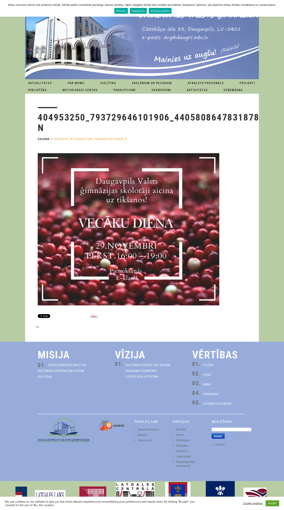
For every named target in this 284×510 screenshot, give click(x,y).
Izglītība (108, 83)
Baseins (142, 434)
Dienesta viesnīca (148, 429)
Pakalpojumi (124, 90)
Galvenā (44, 139)
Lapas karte (183, 456)
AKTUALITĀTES (40, 83)
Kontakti (181, 429)
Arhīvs (180, 434)
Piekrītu (121, 10)
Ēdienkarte (182, 440)
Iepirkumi (181, 451)
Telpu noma (145, 440)
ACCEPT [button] (272, 503)
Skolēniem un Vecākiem (152, 83)
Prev (21, 495)
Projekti (247, 83)
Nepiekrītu (138, 10)
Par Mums (76, 83)
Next (262, 495)
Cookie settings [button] (253, 503)
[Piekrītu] (279, 8)
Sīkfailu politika (160, 10)
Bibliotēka (37, 90)
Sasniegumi (161, 90)
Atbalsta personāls (206, 83)
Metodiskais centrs (80, 90)
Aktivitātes (197, 90)
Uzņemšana (233, 90)
